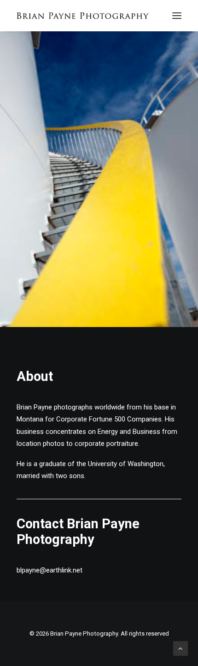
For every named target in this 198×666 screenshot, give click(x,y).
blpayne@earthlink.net (49, 570)
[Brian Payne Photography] (83, 15)
